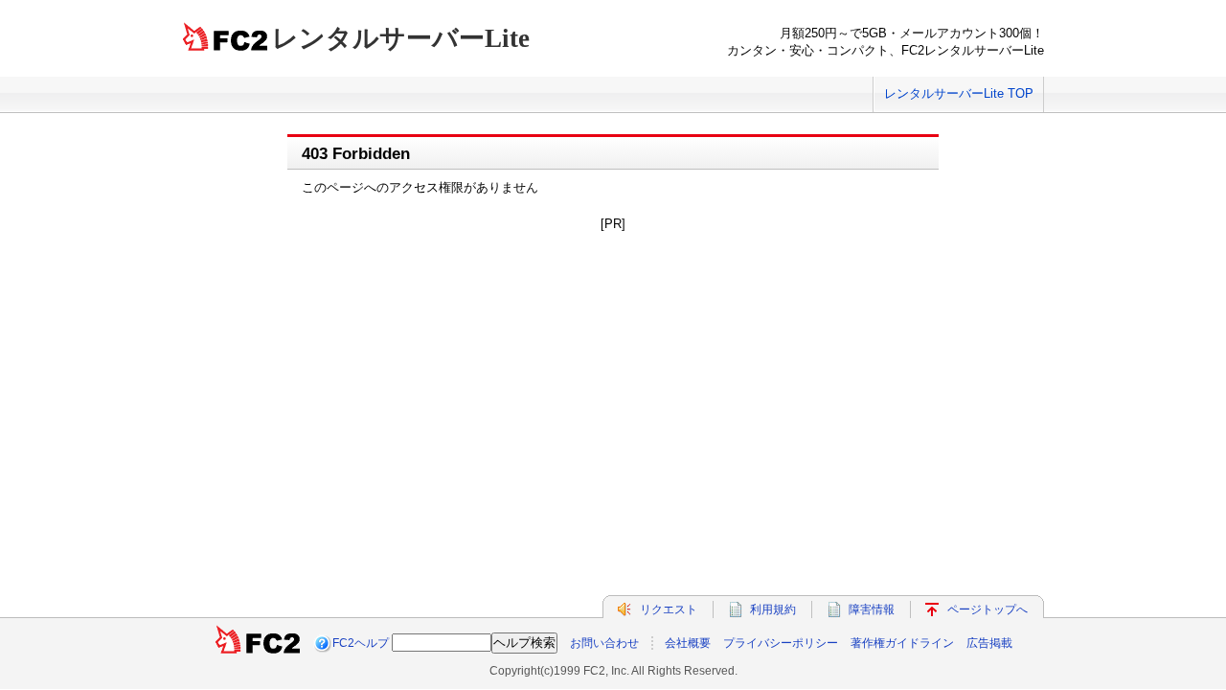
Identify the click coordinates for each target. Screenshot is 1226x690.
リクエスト (668, 609)
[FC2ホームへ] (258, 643)
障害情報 (872, 609)
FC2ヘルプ (360, 643)
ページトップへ (987, 609)
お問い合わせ (604, 643)
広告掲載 (989, 643)
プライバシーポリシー (780, 643)
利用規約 (773, 609)
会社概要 (688, 643)
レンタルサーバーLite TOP (958, 93)
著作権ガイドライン (902, 643)
